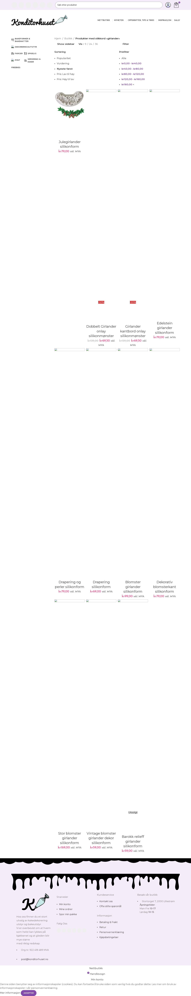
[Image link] (35, 902)
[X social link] (21, 5)
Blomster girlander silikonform (132, 587)
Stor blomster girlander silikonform (69, 838)
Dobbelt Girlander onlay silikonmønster (101, 331)
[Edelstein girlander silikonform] (164, 195)
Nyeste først (65, 68)
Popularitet (64, 58)
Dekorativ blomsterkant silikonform (164, 587)
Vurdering (63, 63)
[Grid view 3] (110, 44)
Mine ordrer (66, 909)
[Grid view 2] (104, 44)
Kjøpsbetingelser (108, 937)
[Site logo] (39, 20)
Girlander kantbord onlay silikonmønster (133, 331)
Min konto (65, 904)
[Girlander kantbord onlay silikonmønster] (133, 195)
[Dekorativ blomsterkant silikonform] (164, 454)
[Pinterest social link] (42, 5)
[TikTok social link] (49, 5)
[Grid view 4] (116, 44)
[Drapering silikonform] (101, 454)
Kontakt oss (106, 901)
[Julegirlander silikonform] (69, 104)
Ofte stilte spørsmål (110, 906)
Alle (124, 58)
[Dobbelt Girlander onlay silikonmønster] (101, 195)
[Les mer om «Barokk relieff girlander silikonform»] (121, 817)
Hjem (57, 38)
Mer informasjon (10, 992)
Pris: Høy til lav (65, 79)
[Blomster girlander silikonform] (133, 454)
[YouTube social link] (35, 5)
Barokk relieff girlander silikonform (133, 841)
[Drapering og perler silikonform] (69, 454)
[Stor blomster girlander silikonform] (69, 705)
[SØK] (159, 5)
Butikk (68, 38)
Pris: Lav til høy (65, 74)
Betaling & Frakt (108, 922)
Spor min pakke (68, 914)
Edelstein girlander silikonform (164, 328)
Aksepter (29, 993)
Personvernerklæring (111, 932)
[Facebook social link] (14, 5)
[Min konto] (168, 5)
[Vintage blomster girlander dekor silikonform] (101, 705)
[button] (57, 122)
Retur (102, 927)
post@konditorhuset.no (34, 959)
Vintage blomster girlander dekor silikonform (101, 838)
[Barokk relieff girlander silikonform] (133, 705)
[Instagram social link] (28, 5)
